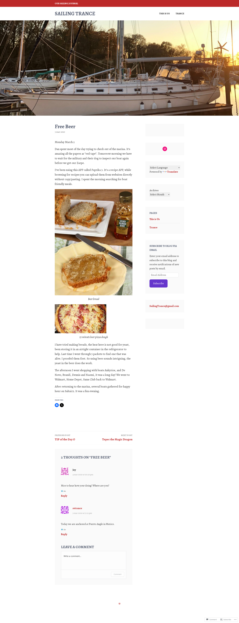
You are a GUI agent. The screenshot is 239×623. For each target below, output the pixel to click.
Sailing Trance (75, 13)
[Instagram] (165, 149)
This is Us (164, 13)
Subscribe (158, 283)
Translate (172, 171)
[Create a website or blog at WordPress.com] (119, 603)
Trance (180, 13)
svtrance (77, 508)
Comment (117, 574)
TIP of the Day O (65, 437)
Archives (154, 190)
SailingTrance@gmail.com (164, 306)
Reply (64, 496)
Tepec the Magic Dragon (117, 437)
